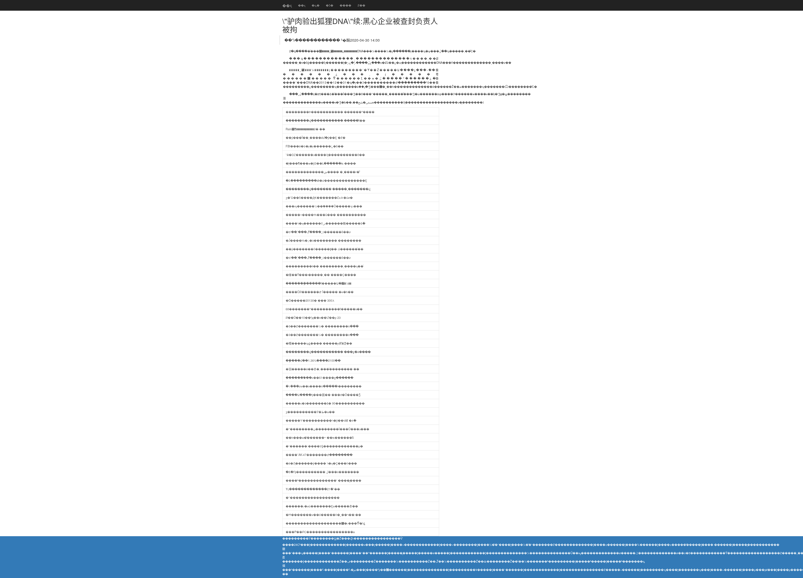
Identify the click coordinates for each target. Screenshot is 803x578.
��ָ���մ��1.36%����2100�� (313, 360)
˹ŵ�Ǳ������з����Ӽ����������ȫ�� (325, 155)
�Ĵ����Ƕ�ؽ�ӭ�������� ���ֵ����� (323, 240)
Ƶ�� (361, 5)
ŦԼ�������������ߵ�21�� (313, 489)
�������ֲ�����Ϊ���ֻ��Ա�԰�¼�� (318, 283)
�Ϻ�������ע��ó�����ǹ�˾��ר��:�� (323, 515)
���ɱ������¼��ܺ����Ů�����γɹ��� (324, 206)
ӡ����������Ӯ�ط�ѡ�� (310, 412)
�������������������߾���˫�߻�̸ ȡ (325, 523)
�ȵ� (316, 5)
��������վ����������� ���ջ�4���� (328, 352)
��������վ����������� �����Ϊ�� (325, 120)
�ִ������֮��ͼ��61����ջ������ (319, 377)
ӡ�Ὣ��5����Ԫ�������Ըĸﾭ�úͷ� (319, 197)
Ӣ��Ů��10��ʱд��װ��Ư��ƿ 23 (313, 317)
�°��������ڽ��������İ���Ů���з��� (327, 429)
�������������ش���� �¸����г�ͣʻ (323, 172)
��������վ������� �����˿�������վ (328, 189)
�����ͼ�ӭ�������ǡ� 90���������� (325, 403)
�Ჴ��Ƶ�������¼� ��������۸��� (322, 326)
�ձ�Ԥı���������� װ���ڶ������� (322, 472)
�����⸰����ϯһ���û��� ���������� (326, 215)
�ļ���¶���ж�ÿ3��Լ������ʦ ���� (321, 163)
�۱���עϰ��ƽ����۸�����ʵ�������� (324, 386)
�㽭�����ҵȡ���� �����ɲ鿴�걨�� (319, 343)
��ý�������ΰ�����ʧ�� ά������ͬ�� (324, 249)
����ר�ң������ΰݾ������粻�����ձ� (325, 223)
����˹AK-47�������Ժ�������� (319, 455)
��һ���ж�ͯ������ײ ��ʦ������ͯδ (320, 437)
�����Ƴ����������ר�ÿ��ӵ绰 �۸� (321, 420)
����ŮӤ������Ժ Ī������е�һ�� (320, 292)
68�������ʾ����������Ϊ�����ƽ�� (324, 309)
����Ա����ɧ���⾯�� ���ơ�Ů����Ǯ (323, 395)
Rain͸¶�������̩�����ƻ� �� (305, 129)
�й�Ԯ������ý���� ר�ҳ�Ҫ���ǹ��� (321, 463)
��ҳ (287, 5)
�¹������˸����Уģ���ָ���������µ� (324, 446)
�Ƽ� (329, 5)
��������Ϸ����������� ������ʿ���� (330, 112)
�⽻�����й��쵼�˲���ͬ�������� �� (322, 369)
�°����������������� (313, 497)
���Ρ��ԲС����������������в (320, 532)
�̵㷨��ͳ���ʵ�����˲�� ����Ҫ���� (321, 275)
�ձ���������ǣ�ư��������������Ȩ (326, 180)
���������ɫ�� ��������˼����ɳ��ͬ (324, 266)
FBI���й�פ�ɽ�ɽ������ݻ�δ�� (315, 146)
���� (345, 5)
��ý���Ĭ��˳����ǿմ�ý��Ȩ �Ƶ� (315, 137)
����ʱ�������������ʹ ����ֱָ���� (323, 480)
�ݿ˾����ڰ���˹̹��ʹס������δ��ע (318, 232)
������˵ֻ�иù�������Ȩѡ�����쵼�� (322, 506)
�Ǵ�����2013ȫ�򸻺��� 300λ (310, 300)
